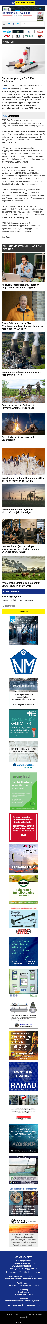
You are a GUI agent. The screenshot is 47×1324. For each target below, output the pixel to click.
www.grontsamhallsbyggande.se (23, 1269)
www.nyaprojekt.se (23, 1261)
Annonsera (30, 2)
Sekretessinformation (24, 1323)
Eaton (4, 89)
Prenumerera (20, 2)
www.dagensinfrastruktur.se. (23, 1266)
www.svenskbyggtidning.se (24, 1263)
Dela (5, 116)
